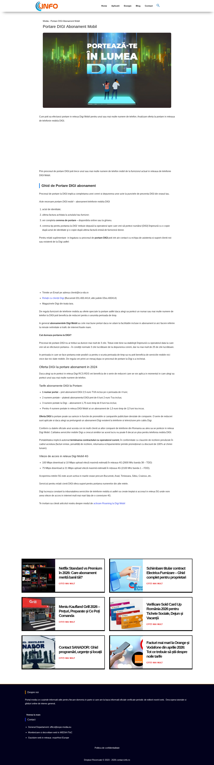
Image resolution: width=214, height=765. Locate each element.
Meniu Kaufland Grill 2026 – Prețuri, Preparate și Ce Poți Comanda (79, 611)
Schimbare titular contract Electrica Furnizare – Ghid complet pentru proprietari (166, 572)
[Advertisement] (107, 146)
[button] (158, 6)
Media (46, 21)
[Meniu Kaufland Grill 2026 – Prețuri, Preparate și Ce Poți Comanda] (38, 613)
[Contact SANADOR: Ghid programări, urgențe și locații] (38, 652)
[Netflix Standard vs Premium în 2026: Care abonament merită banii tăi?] (38, 575)
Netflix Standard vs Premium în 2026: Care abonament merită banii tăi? (80, 572)
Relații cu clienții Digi (53, 298)
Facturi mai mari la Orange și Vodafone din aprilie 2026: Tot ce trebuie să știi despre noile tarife (167, 649)
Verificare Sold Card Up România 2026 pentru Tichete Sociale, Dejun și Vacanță (164, 611)
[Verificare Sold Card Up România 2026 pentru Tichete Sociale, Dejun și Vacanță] (126, 613)
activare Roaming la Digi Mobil (109, 503)
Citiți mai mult (67, 584)
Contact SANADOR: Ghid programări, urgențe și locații (80, 649)
